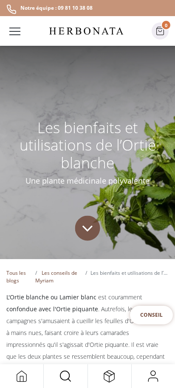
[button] (65, 376)
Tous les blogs (16, 276)
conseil (151, 314)
